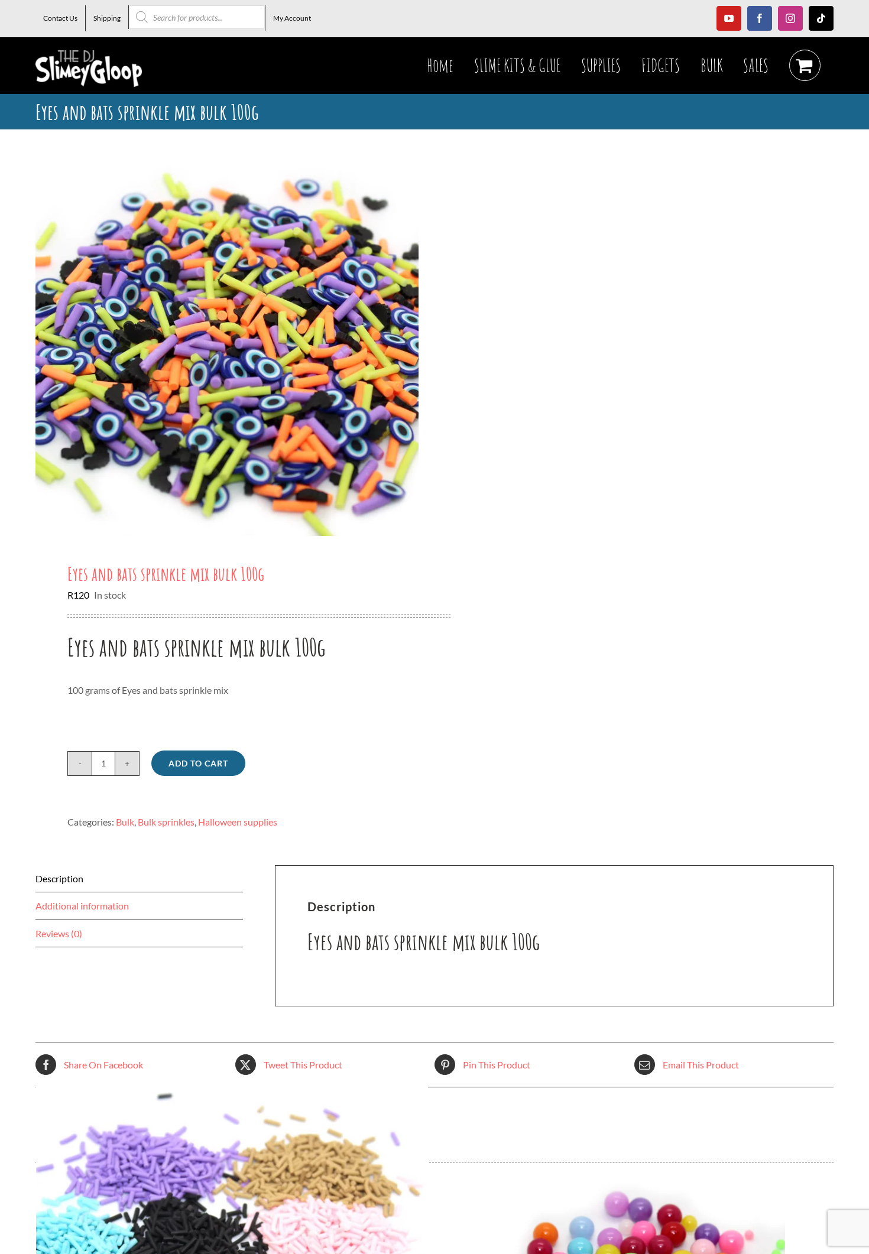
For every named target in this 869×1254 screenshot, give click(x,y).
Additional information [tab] (82, 905)
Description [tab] (59, 878)
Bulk (125, 821)
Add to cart (198, 763)
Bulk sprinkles (166, 821)
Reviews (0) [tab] (58, 933)
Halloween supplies (237, 821)
